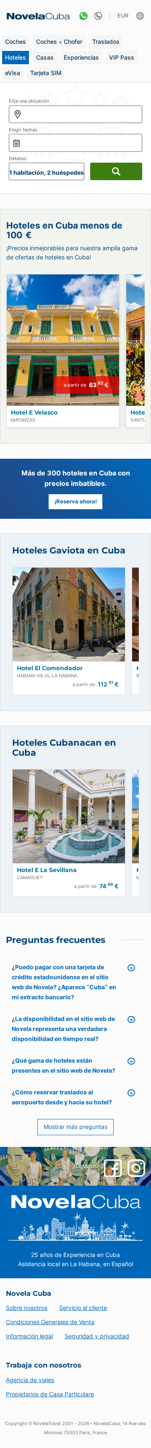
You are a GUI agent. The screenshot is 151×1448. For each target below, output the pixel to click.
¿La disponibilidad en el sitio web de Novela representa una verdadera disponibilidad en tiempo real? (63, 1028)
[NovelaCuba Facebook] (113, 1168)
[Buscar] (116, 171)
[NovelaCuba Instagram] (136, 1168)
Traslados (106, 41)
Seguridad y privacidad (97, 1336)
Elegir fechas (23, 130)
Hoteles (15, 57)
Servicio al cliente (83, 1307)
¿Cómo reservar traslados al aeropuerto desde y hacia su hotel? (62, 1097)
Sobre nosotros (26, 1307)
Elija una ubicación (29, 101)
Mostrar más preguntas (75, 1126)
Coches (15, 41)
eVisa (12, 72)
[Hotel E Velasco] (63, 340)
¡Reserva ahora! (76, 501)
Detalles (17, 158)
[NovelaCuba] (35, 16)
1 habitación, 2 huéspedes (46, 172)
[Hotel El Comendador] (69, 614)
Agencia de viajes (30, 1379)
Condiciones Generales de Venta (50, 1321)
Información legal (29, 1336)
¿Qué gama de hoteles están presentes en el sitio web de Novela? (63, 1065)
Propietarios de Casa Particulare (50, 1394)
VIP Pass (121, 57)
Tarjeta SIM (46, 72)
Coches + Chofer (59, 41)
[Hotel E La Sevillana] (69, 816)
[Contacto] (96, 16)
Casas (45, 57)
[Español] (141, 16)
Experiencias (81, 57)
